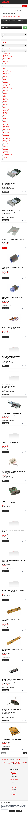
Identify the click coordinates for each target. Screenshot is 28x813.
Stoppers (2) (5, 146)
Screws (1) (5, 141)
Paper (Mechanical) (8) (7, 124)
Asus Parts (22, 759)
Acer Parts (18, 759)
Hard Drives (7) (6, 104)
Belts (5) (4, 68)
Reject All (12, 810)
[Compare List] (20, 2)
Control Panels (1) (6, 85)
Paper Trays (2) (6, 127)
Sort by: (4, 163)
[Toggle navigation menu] (26, 2)
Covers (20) (5, 90)
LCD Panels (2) (6, 109)
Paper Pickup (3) (6, 126)
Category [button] (3, 51)
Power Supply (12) (6, 61)
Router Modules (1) (6, 138)
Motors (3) (5, 120)
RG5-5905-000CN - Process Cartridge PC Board (13, 590)
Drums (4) (5, 93)
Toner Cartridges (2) (7, 152)
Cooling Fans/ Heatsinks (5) (8, 88)
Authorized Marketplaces (14, 769)
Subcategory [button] (4, 66)
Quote (5, 247)
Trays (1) (5, 157)
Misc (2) (4, 116)
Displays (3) (5, 55)
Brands (14, 789)
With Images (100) (6, 36)
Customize (4, 810)
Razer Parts (10, 763)
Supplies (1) (5, 148)
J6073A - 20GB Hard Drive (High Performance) (13, 210)
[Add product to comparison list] (23, 191)
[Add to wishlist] (25, 191)
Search (24, 6)
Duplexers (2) (5, 95)
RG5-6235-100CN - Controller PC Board (11, 739)
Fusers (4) (5, 101)
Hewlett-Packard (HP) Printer (18, 10)
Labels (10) (5, 107)
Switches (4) (5, 149)
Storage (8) (5, 63)
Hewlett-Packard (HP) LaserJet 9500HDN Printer (11, 16)
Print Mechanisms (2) (7, 132)
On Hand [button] (3, 40)
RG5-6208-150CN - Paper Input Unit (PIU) (11, 413)
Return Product (14, 784)
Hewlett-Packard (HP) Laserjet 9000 (9, 13)
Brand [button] (3, 45)
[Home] (5, 2)
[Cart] (23, 2)
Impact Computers (5, 759)
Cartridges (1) (5, 82)
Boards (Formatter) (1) (7, 74)
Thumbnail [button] (4, 34)
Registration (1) (6, 135)
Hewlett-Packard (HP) (7, 10)
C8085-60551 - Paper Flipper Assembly (11, 356)
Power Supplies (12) (6, 129)
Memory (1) (5, 115)
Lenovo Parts (13, 762)
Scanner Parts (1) (6, 140)
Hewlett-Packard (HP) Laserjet (8, 12)
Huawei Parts (3, 762)
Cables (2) (5, 79)
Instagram (18, 796)
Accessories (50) (6, 53)
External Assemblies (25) (7, 56)
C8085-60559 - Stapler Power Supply (11, 442)
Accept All (19, 810)
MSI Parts (17, 762)
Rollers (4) (5, 137)
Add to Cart (6, 191)
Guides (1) (5, 102)
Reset (25, 27)
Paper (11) (5, 123)
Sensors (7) (5, 143)
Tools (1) (5, 155)
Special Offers (14, 791)
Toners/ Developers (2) (7, 154)
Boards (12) (5, 70)
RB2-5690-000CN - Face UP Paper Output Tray (13, 239)
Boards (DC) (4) (6, 73)
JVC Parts (8, 762)
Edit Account (14, 774)
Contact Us (14, 782)
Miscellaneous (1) (6, 59)
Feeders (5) (5, 96)
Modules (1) (5, 118)
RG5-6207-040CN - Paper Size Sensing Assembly (14, 471)
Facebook (18, 798)
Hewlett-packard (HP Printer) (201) (9, 48)
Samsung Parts (17, 763)
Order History (14, 776)
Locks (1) (5, 113)
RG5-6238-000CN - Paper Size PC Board (11, 327)
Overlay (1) (5, 121)
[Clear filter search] (26, 31)
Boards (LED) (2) (6, 76)
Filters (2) (5, 98)
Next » (25, 753)
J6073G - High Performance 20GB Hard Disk (12, 182)
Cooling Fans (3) (6, 87)
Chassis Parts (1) (6, 84)
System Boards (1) (6, 151)
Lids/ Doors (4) (6, 112)
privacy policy (7, 807)
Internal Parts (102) (6, 58)
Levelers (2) (5, 110)
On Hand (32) (5, 42)
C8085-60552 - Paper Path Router (10, 385)
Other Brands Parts (22, 762)
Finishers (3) (5, 99)
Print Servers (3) (6, 134)
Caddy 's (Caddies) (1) (7, 81)
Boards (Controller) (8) (7, 71)
